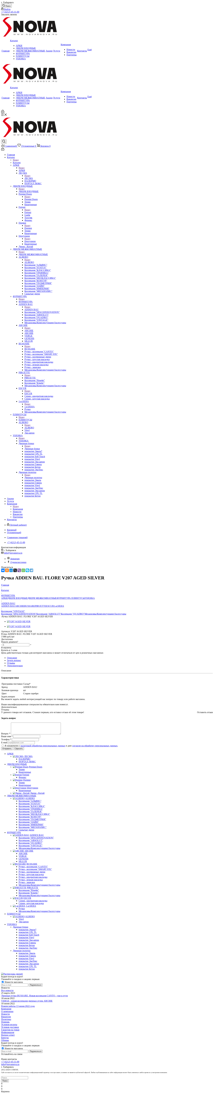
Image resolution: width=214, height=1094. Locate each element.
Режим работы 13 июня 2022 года (18, 1006)
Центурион (30, 241)
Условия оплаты (9, 1024)
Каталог (17, 162)
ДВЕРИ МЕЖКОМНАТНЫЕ (33, 254)
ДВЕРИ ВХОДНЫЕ (29, 191)
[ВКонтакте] (3, 570)
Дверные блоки (32, 448)
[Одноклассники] (7, 570)
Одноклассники (18, 562)
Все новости (7, 990)
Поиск (5, 1081)
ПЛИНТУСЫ (25, 420)
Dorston (28, 228)
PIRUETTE (30, 378)
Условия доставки (10, 1027)
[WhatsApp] (23, 570)
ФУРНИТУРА (26, 301)
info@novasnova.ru (13, 553)
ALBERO (29, 262)
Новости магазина (13, 982)
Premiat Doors (31, 199)
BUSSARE (29, 349)
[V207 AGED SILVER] (18, 621)
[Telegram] (31, 570)
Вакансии (6, 1016)
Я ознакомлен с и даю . (61, 745)
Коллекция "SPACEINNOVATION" (18, 614)
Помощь (5, 1022)
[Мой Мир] (11, 570)
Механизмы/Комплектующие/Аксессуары (105, 614)
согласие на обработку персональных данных (94, 745)
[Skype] (27, 570)
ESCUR (28, 393)
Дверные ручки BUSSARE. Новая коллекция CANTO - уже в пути (34, 995)
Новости (5, 1014)
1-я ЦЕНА (29, 406)
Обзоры (5, 1040)
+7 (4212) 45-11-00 (10, 12)
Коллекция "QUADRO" (73, 614)
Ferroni (27, 212)
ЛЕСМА (28, 178)
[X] (15, 570)
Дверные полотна (33, 477)
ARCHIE (28, 330)
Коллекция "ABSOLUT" (48, 614)
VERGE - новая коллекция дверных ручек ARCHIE (27, 1001)
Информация (7, 1032)
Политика (6, 1019)
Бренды (5, 1037)
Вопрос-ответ (8, 1035)
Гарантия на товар (10, 1030)
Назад (16, 160)
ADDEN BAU (31, 309)
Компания (18, 509)
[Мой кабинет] (2, 112)
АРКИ (22, 170)
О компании (7, 1011)
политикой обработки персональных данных (43, 745)
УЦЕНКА (24, 441)
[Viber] (19, 570)
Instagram (15, 558)
